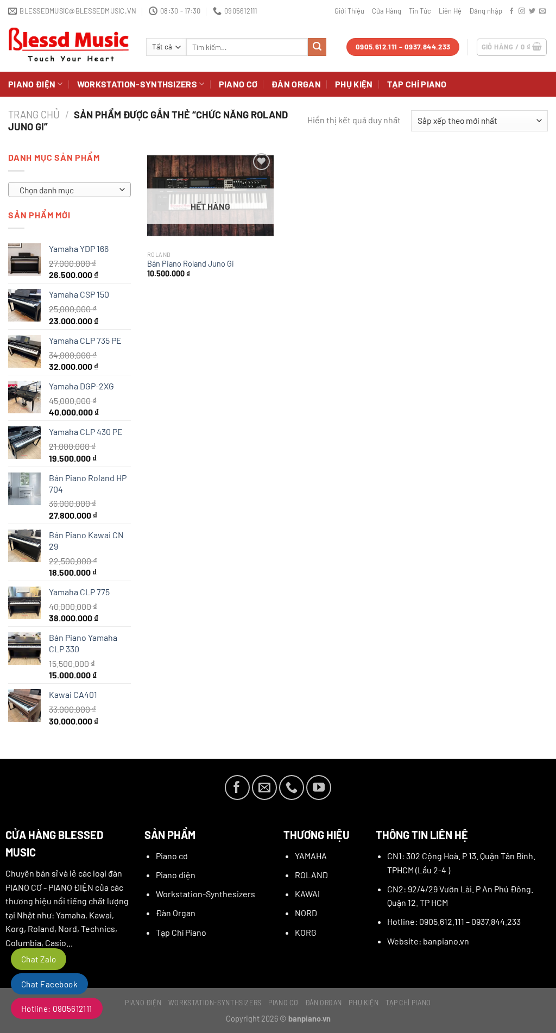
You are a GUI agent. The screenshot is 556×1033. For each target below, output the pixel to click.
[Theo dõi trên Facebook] (511, 11)
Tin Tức (420, 11)
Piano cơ (238, 84)
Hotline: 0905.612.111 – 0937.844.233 (454, 921)
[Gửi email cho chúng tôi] (542, 11)
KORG (306, 932)
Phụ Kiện (354, 84)
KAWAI (307, 894)
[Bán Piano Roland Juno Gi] (210, 197)
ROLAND (311, 875)
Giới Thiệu (349, 11)
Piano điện (31, 84)
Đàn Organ (296, 84)
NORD (306, 913)
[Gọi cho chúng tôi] (291, 787)
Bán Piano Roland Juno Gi (190, 263)
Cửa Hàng (386, 11)
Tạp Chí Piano (417, 84)
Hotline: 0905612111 (56, 1008)
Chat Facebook (49, 984)
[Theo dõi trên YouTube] (318, 787)
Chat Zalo (38, 959)
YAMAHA (311, 856)
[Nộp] (317, 47)
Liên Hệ (450, 11)
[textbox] (67, 190)
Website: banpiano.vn (428, 941)
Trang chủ (34, 115)
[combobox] (69, 189)
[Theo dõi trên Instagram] (522, 11)
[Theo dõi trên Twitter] (532, 11)
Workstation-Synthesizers (205, 894)
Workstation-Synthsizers (137, 84)
